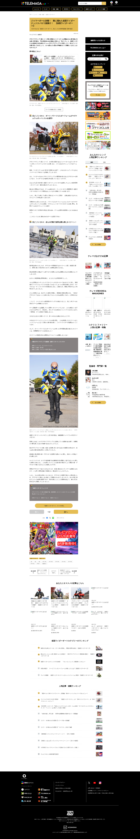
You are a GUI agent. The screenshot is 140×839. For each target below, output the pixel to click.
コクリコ (86, 357)
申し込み (98, 95)
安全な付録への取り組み (108, 793)
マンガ (45, 9)
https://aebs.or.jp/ (70, 822)
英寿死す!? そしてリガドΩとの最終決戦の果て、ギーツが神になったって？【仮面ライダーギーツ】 (65, 571)
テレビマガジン (98, 75)
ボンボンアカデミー (60, 782)
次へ (66, 511)
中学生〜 (38, 563)
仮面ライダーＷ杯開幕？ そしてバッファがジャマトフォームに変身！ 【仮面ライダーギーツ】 (42, 571)
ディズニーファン (59, 785)
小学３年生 (57, 561)
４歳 (31, 561)
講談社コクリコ (107, 355)
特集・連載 (56, 9)
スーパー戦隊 (101, 9)
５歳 (35, 561)
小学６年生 (32, 563)
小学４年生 (63, 561)
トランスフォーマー (98, 70)
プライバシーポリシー (103, 790)
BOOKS (66, 9)
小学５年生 (70, 561)
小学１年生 (44, 561)
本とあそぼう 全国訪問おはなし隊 (63, 791)
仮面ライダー (89, 9)
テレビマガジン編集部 (35, 34)
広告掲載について (92, 790)
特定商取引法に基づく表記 (94, 793)
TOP (30, 14)
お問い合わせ (91, 788)
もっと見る (98, 244)
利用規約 (98, 788)
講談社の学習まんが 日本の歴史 (63, 788)
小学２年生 (51, 561)
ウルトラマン (76, 9)
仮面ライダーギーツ (50, 14)
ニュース (36, 9)
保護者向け (44, 563)
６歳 (39, 561)
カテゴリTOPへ (53, 572)
